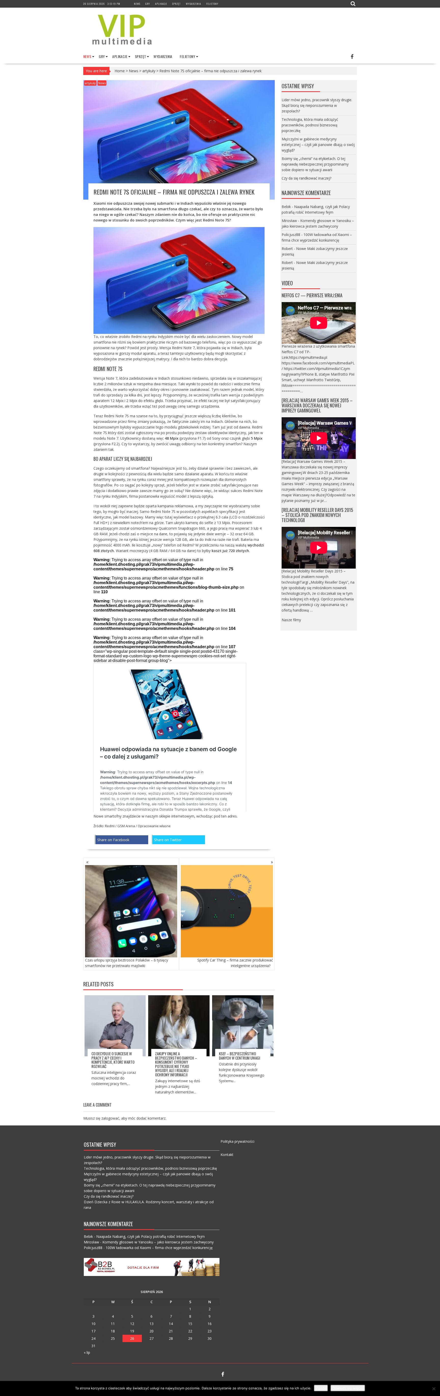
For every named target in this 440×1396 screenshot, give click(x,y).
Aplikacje (161, 4)
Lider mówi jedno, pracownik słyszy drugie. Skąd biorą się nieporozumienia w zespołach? (317, 105)
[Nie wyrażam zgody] (433, 1388)
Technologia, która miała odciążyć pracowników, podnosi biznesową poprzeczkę (310, 125)
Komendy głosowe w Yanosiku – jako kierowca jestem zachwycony (158, 1242)
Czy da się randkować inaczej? (306, 178)
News (137, 4)
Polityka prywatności (237, 1141)
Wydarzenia (193, 4)
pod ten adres (225, 816)
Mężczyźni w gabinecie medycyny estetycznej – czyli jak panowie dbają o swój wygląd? (318, 145)
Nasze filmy (291, 619)
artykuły (148, 70)
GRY (147, 4)
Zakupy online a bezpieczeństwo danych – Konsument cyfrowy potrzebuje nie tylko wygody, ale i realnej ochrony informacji (176, 1064)
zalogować (110, 1118)
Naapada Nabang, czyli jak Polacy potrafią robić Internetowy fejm (150, 1236)
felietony (212, 4)
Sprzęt (176, 4)
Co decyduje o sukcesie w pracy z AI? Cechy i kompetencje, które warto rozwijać (112, 1060)
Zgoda (321, 1388)
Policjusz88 (291, 234)
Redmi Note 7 (183, 347)
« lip (87, 1352)
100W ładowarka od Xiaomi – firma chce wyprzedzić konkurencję (159, 1247)
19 (132, 1331)
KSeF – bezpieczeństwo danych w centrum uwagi (239, 1056)
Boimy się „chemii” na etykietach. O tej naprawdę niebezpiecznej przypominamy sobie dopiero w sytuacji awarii (315, 164)
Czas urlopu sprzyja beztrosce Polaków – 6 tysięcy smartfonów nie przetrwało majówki (126, 963)
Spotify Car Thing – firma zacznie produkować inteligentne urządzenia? (235, 963)
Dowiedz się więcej (348, 1388)
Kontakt (227, 1154)
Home (120, 70)
